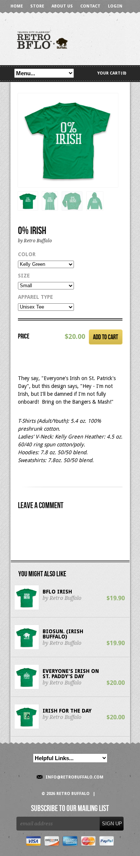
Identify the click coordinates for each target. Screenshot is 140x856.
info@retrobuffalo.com (74, 777)
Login (115, 6)
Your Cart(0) (111, 73)
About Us (62, 6)
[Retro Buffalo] (70, 39)
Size (24, 275)
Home (16, 6)
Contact (90, 6)
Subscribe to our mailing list (70, 809)
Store (37, 6)
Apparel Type (35, 297)
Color (26, 254)
